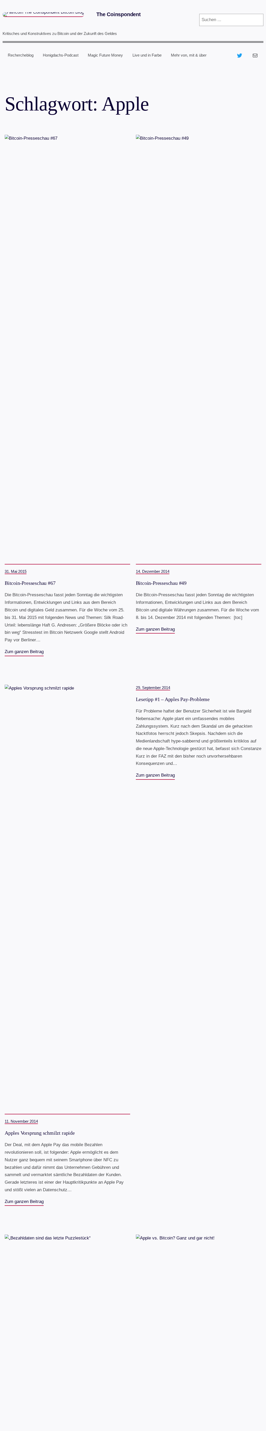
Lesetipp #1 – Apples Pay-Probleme (173, 699)
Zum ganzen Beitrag (24, 651)
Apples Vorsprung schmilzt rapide (40, 1133)
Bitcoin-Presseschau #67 (30, 583)
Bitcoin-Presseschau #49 (161, 583)
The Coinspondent (118, 14)
